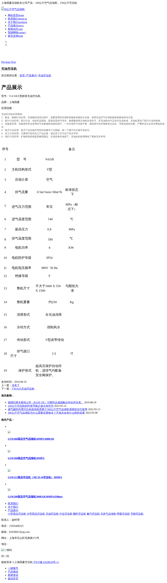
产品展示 (16, 25)
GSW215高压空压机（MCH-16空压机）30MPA (35, 477)
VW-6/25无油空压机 (23, 388)
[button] (6, 62)
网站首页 (16, 15)
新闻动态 (15, 29)
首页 (23, 75)
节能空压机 (137, 513)
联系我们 (17, 18)
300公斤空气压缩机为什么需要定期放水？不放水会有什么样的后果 (46, 412)
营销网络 (17, 32)
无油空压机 (44, 75)
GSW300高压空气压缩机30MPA (26, 458)
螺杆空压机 (79, 513)
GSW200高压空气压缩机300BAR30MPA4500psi (35, 496)
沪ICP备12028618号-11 (46, 562)
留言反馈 (15, 35)
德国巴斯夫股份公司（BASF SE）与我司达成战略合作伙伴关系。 (46, 402)
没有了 (16, 385)
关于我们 (17, 22)
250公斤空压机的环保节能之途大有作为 (30, 405)
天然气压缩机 (108, 513)
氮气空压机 (93, 513)
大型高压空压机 (36, 513)
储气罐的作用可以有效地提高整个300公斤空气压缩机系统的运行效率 (47, 409)
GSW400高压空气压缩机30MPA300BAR (31, 438)
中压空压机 (65, 513)
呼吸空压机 (123, 513)
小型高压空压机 (17, 513)
